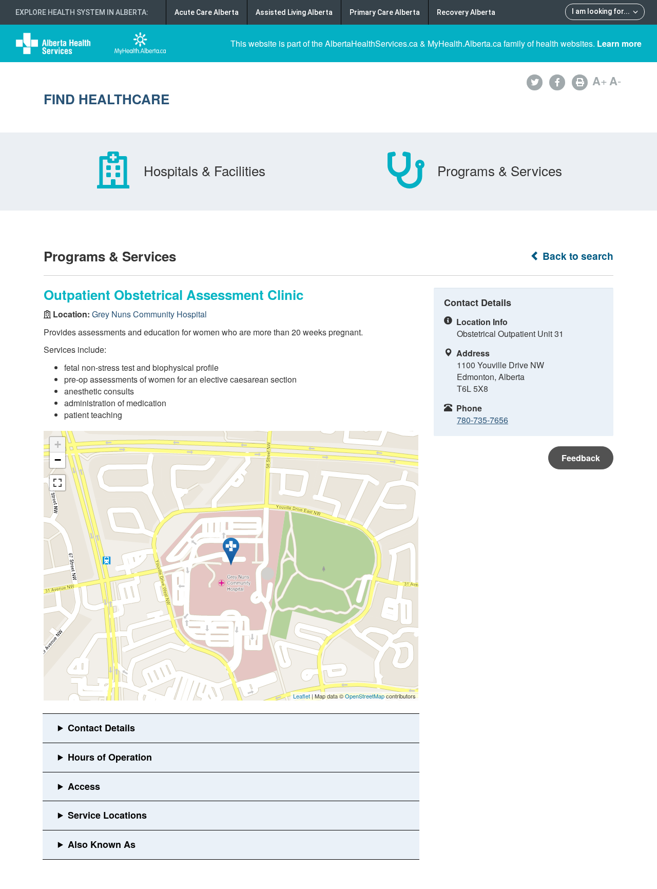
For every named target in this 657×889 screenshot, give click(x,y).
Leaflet (301, 696)
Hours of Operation (110, 757)
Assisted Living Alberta (294, 12)
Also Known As (102, 844)
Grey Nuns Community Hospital (149, 314)
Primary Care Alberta (385, 12)
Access (84, 786)
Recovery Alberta (466, 12)
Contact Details (101, 727)
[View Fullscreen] (57, 482)
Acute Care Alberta (207, 12)
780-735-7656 (482, 420)
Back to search (576, 256)
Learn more (619, 43)
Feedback (581, 458)
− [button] (57, 459)
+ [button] (57, 444)
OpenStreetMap (364, 696)
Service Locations (107, 815)
